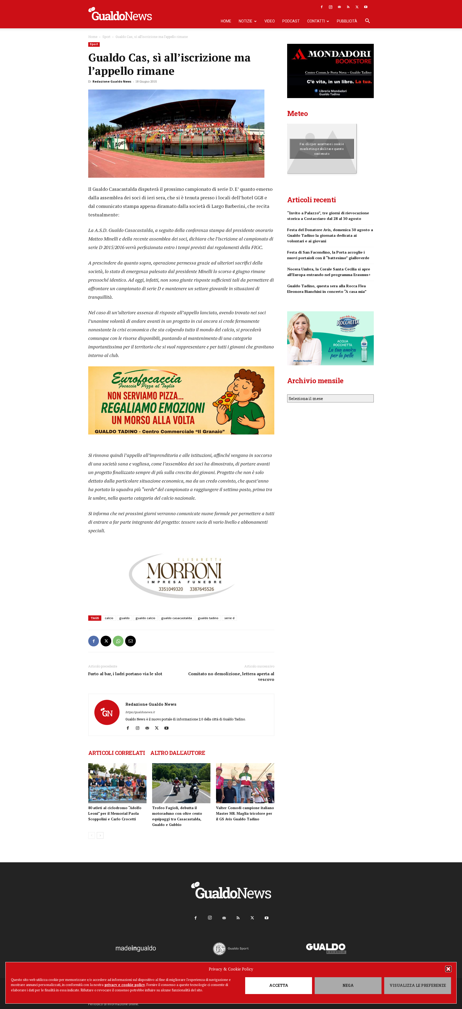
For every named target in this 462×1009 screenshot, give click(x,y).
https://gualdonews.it (140, 712)
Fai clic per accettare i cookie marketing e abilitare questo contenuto (322, 149)
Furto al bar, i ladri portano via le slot (125, 673)
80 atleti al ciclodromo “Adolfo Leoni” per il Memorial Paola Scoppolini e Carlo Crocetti (114, 813)
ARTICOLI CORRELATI (116, 752)
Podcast (291, 21)
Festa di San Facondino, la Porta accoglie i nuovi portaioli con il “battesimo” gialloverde (328, 255)
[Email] (130, 641)
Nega (348, 985)
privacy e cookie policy (125, 984)
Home (226, 21)
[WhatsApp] (118, 641)
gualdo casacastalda (176, 618)
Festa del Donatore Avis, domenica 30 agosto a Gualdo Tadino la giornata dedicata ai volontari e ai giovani (330, 235)
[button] (448, 969)
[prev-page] (91, 835)
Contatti (316, 21)
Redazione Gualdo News (112, 81)
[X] (357, 7)
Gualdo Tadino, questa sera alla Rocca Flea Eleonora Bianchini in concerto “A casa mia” (327, 288)
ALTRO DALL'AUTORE (177, 752)
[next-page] (100, 835)
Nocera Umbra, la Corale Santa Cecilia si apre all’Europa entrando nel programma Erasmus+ (329, 271)
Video (269, 21)
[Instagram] (330, 7)
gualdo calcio (145, 618)
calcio (109, 618)
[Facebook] (322, 7)
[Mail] (339, 7)
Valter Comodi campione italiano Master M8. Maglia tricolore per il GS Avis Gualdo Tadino (245, 813)
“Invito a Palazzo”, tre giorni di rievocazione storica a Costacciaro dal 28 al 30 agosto (328, 215)
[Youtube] (366, 7)
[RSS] (348, 7)
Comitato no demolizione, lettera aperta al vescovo (231, 676)
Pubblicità (347, 21)
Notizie (245, 21)
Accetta (278, 985)
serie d (229, 618)
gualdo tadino (208, 618)
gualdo (124, 618)
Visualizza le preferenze (418, 985)
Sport (106, 36)
